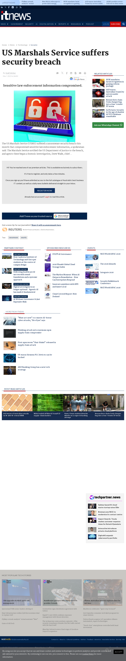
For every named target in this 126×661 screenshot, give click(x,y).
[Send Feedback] (76, 73)
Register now (44, 190)
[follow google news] (12, 7)
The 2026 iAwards (108, 264)
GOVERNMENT (17, 24)
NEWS (3, 24)
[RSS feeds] (20, 7)
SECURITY (29, 24)
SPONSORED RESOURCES (58, 248)
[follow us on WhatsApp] (17, 7)
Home (4, 45)
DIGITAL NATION (47, 24)
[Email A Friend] (80, 73)
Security (34, 45)
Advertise (97, 639)
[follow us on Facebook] (8, 7)
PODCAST (90, 24)
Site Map (118, 639)
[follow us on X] (5, 7)
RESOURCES (76, 24)
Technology (22, 45)
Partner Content (14, 248)
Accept (118, 652)
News (12, 45)
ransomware (13, 237)
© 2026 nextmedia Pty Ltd (19, 639)
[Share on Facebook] (67, 73)
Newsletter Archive (108, 639)
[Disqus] (42, 455)
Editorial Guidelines (73, 639)
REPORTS (62, 24)
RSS (123, 639)
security (24, 237)
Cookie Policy (88, 654)
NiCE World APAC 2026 (110, 254)
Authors (83, 639)
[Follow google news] (77, 78)
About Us (63, 639)
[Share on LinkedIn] (71, 73)
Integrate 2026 (107, 273)
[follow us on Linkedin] (2, 7)
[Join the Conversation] (57, 73)
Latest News (8, 2)
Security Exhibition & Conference (109, 282)
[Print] (84, 73)
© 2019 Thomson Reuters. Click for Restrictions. (39, 230)
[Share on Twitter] (62, 73)
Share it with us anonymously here (46, 225)
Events (91, 248)
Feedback (90, 639)
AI (37, 24)
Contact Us (55, 639)
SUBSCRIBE (115, 24)
